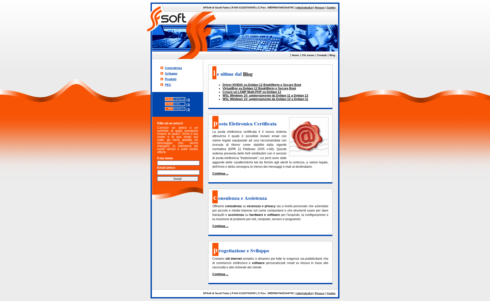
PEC (168, 84)
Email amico (166, 167)
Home (295, 55)
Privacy (320, 7)
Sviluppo (171, 73)
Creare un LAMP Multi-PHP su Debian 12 (252, 92)
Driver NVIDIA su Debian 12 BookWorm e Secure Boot (262, 85)
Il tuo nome (165, 158)
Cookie (331, 7)
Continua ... (220, 173)
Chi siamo (308, 55)
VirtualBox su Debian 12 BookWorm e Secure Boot (259, 88)
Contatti (322, 55)
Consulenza (173, 68)
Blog (332, 55)
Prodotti (170, 79)
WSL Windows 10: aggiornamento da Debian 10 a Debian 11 (265, 99)
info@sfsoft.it (304, 7)
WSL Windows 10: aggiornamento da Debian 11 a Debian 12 (265, 95)
